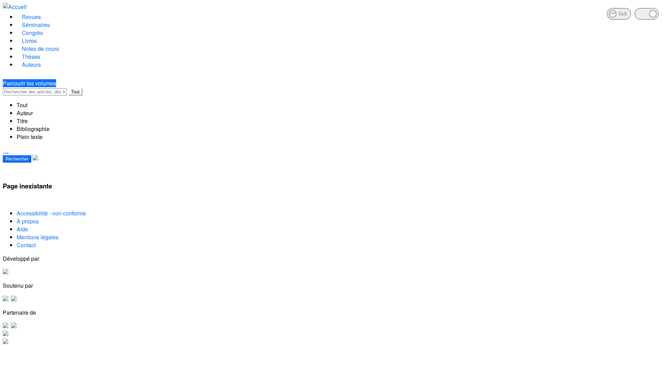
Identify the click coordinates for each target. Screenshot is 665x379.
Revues (31, 17)
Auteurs (31, 64)
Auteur (25, 113)
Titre (22, 121)
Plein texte (30, 137)
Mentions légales (38, 237)
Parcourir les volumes (29, 83)
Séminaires (36, 25)
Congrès (32, 33)
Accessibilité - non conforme (51, 213)
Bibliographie (33, 129)
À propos (28, 221)
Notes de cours (40, 49)
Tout (75, 91)
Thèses (31, 57)
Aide (22, 229)
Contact (26, 245)
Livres (29, 41)
